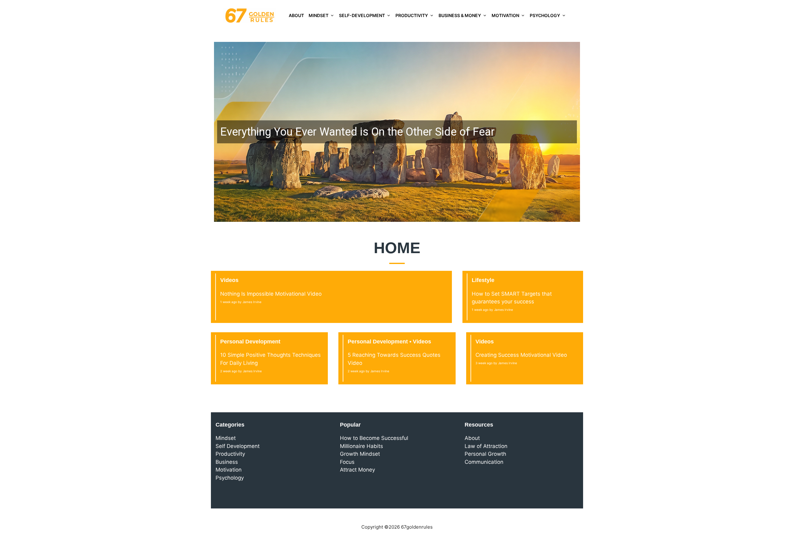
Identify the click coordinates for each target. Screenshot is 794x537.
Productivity (411, 15)
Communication (484, 462)
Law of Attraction (486, 446)
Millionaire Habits (361, 446)
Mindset (318, 15)
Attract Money (357, 470)
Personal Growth (485, 454)
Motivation (505, 15)
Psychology (545, 15)
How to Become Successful (374, 438)
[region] (397, 132)
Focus (347, 462)
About (296, 15)
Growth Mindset (360, 454)
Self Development (238, 446)
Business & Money (460, 15)
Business (227, 462)
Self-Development (362, 15)
